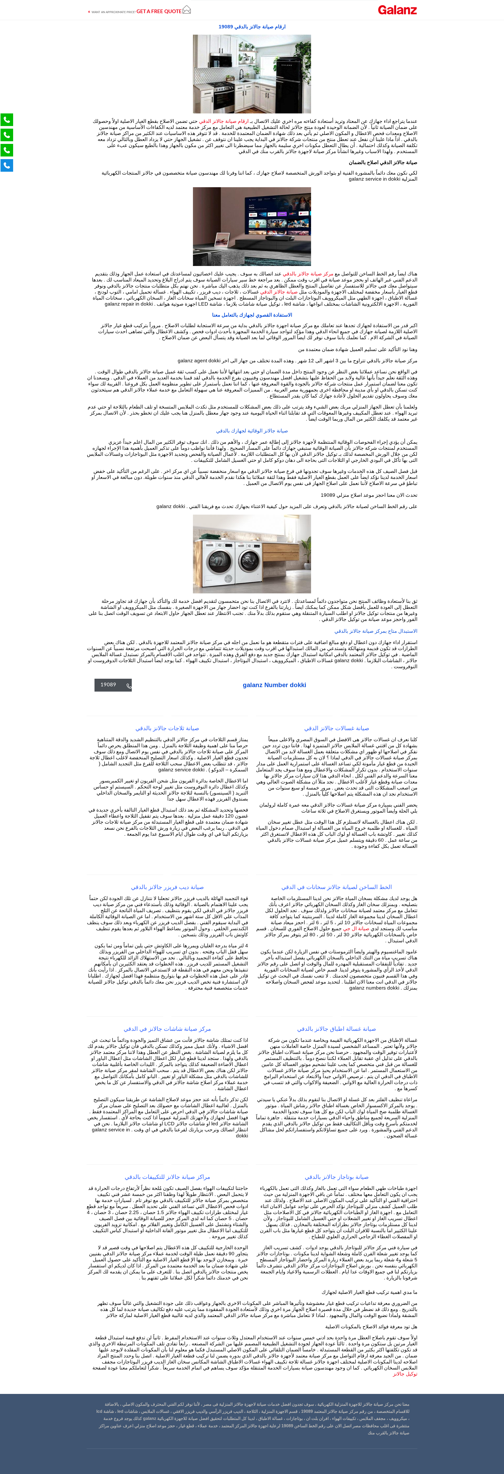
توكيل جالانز (405, 1374)
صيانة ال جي (356, 928)
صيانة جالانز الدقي (278, 292)
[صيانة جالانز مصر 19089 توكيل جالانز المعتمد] (397, 10)
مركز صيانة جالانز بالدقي (307, 273)
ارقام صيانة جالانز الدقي (223, 121)
